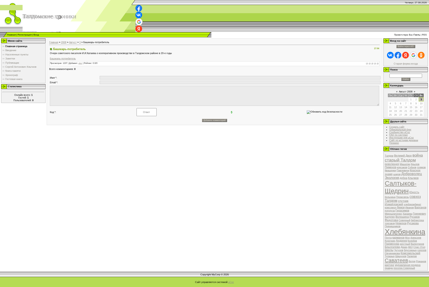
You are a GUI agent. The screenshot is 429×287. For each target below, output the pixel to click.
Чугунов (398, 250)
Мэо (407, 237)
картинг (389, 265)
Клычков (413, 178)
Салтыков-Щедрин (400, 187)
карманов (398, 237)
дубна (403, 178)
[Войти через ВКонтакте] (138, 15)
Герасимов (402, 210)
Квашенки (390, 170)
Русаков (415, 216)
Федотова (391, 220)
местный (405, 244)
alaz (80, 63)
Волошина (402, 216)
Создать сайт (396, 127)
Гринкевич (419, 213)
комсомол (390, 207)
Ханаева (407, 213)
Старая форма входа (406, 63)
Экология (392, 178)
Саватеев (396, 260)
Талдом (389, 155)
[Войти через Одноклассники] (421, 55)
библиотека (417, 220)
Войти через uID (406, 46)
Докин (404, 247)
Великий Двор (403, 155)
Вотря (412, 261)
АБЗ (410, 247)
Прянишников (392, 226)
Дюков (401, 207)
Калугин (390, 216)
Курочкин (390, 240)
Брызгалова (392, 247)
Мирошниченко (393, 213)
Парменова (392, 243)
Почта (388, 237)
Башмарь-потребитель (63, 58)
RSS (424, 35)
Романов (421, 261)
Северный (404, 220)
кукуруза (390, 210)
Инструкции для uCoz (401, 137)
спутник (403, 201)
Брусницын (410, 250)
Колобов (412, 240)
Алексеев (415, 237)
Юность (414, 192)
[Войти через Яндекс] (138, 28)
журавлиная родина (408, 265)
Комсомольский (410, 253)
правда (389, 268)
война (417, 155)
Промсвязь (402, 197)
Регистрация (25, 35)
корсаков (402, 167)
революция (392, 164)
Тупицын (390, 256)
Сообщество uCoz (399, 132)
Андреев (401, 240)
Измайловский (394, 204)
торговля (390, 223)
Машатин (405, 164)
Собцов (412, 167)
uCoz (231, 282)
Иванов (409, 207)
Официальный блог (400, 129)
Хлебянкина (405, 232)
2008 (63, 42)
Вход (36, 35)
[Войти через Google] (139, 21)
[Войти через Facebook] (138, 8)
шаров (397, 174)
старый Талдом (400, 160)
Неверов (400, 223)
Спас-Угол (419, 247)
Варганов (420, 207)
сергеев (421, 250)
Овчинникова (392, 253)
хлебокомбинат (412, 204)
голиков (421, 167)
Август (73, 42)
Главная (11, 35)
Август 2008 (405, 91)
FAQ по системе (398, 135)
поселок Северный (404, 268)
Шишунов (400, 256)
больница (390, 197)
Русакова (413, 223)
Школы (389, 250)
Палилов (412, 256)
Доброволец (411, 174)
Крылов (415, 164)
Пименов (390, 167)
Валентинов (417, 244)
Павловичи (403, 170)
